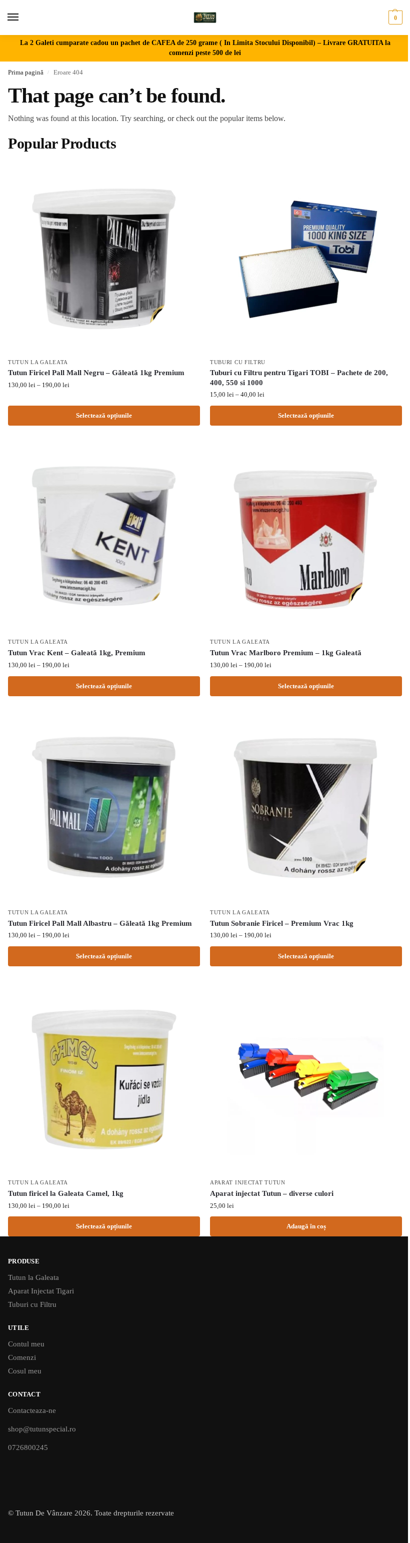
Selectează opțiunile (104, 415)
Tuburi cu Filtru (238, 362)
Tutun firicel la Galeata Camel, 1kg (66, 1193)
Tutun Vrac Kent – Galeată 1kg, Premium (77, 653)
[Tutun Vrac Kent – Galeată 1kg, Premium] (104, 537)
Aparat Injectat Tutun (248, 1182)
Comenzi (22, 1357)
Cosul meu (25, 1371)
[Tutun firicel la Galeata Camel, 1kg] (104, 1077)
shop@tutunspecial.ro (42, 1429)
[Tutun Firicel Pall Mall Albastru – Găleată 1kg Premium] (104, 807)
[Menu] (23, 17)
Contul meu (26, 1344)
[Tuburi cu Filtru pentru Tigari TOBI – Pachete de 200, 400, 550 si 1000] (306, 257)
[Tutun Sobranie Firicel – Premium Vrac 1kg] (306, 807)
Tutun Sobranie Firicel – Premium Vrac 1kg (282, 923)
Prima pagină (26, 72)
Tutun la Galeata (38, 362)
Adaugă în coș (306, 1226)
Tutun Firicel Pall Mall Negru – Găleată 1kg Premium (96, 373)
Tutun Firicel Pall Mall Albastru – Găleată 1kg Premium (100, 923)
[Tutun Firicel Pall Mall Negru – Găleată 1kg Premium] (104, 257)
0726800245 (28, 1447)
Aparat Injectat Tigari (41, 1291)
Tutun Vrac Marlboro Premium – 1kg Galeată (286, 653)
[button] (394, 18)
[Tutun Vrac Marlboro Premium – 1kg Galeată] (306, 537)
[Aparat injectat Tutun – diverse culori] (306, 1077)
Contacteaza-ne (32, 1410)
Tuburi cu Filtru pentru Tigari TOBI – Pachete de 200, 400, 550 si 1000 (299, 378)
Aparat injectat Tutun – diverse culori (272, 1193)
